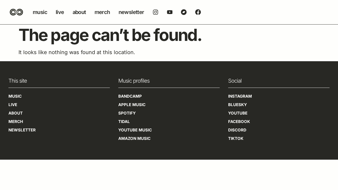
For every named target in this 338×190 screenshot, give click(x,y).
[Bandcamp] (184, 12)
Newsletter (131, 12)
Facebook (239, 121)
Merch (102, 12)
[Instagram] (155, 12)
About (79, 12)
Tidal (124, 121)
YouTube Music (135, 129)
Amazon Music (134, 138)
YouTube (237, 113)
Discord (237, 129)
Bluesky (237, 104)
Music (40, 12)
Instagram (240, 96)
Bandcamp (130, 96)
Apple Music (131, 104)
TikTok (235, 138)
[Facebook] (198, 12)
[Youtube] (170, 12)
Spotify (127, 113)
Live (60, 12)
